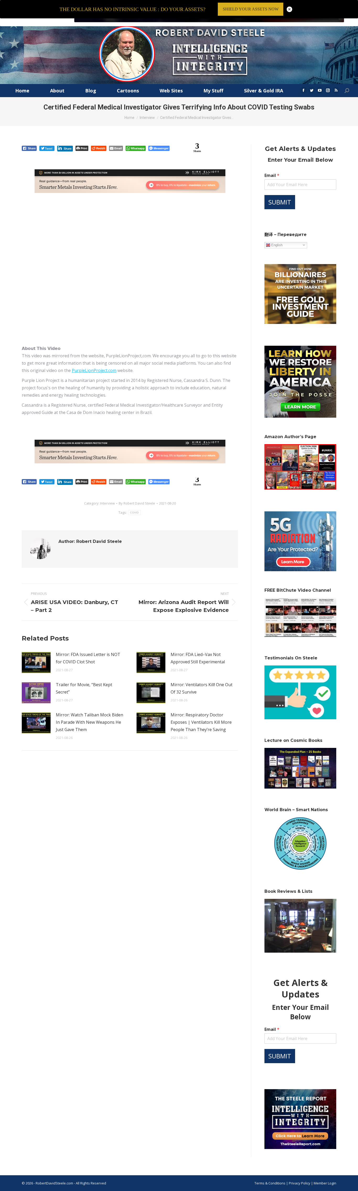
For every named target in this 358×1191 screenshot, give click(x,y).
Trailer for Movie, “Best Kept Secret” (84, 688)
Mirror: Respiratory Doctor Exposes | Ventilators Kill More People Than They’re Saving (201, 722)
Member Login (325, 1183)
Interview (107, 503)
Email (271, 175)
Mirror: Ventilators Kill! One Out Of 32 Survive (201, 688)
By (137, 503)
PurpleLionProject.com (94, 370)
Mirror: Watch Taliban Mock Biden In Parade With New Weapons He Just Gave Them (89, 722)
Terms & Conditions (269, 1183)
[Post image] (36, 662)
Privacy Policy (300, 1183)
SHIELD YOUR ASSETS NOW (251, 9)
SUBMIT (279, 202)
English (276, 245)
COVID (134, 512)
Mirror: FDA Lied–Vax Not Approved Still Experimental (198, 658)
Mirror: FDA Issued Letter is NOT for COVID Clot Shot (88, 658)
